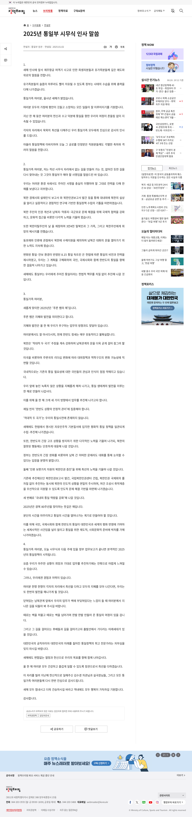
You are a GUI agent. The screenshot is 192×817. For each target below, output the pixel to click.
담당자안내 (44, 715)
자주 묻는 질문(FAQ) (68, 810)
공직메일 (158, 10)
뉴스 (35, 11)
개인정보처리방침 (14, 810)
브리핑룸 (48, 11)
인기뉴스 (152, 168)
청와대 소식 (142, 10)
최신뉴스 (173, 168)
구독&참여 (79, 11)
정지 (173, 755)
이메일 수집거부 (48, 810)
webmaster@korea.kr (97, 802)
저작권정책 (32, 715)
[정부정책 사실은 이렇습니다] (162, 66)
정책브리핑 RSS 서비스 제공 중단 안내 (36, 775)
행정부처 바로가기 (172, 802)
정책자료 (63, 11)
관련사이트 (165, 795)
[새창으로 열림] (116, 47)
